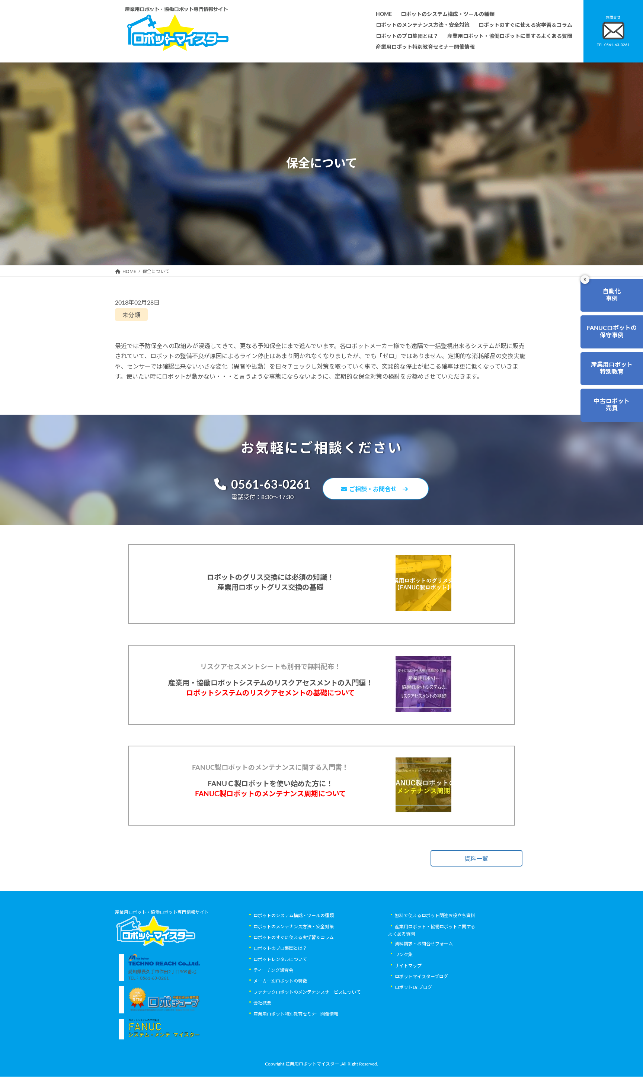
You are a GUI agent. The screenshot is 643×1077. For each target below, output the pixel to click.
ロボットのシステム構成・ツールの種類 (293, 916)
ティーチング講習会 (273, 970)
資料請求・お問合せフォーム (424, 944)
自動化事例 (612, 295)
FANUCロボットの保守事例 (612, 331)
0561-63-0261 (271, 485)
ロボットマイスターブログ (421, 977)
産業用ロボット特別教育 (612, 368)
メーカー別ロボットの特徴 (280, 981)
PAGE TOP (621, 1038)
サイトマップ (408, 966)
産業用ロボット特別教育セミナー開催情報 (295, 1014)
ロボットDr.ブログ (413, 988)
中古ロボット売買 (612, 404)
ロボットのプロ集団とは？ (280, 948)
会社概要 (262, 1003)
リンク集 (404, 955)
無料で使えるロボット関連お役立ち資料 (435, 916)
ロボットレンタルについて (280, 959)
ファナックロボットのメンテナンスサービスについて (307, 992)
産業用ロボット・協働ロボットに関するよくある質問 (431, 930)
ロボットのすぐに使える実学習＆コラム (293, 937)
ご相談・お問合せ (376, 489)
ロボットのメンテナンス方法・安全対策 (293, 927)
